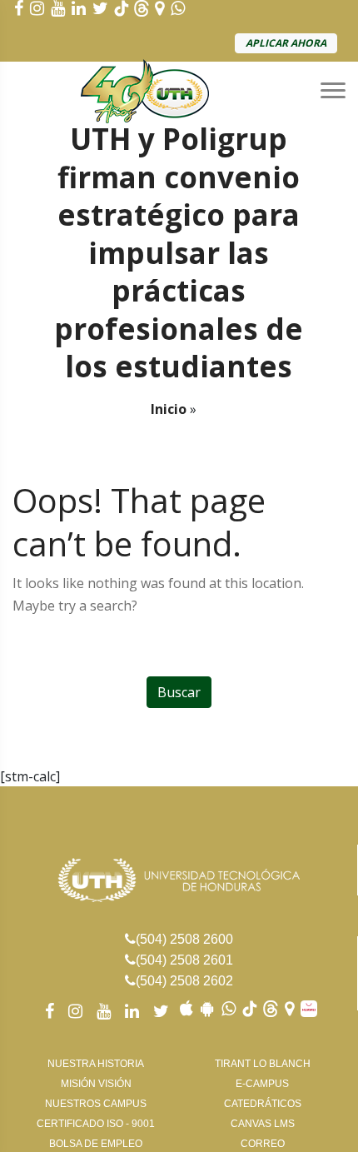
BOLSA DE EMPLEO (95, 1144)
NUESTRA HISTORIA (95, 1064)
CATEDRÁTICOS (262, 1104)
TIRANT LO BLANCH (263, 1064)
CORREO (263, 1144)
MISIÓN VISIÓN (96, 1084)
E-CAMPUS (262, 1084)
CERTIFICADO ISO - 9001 (96, 1124)
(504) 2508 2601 (184, 960)
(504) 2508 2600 (184, 939)
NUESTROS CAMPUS (96, 1104)
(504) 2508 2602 (184, 981)
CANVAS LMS (263, 1124)
